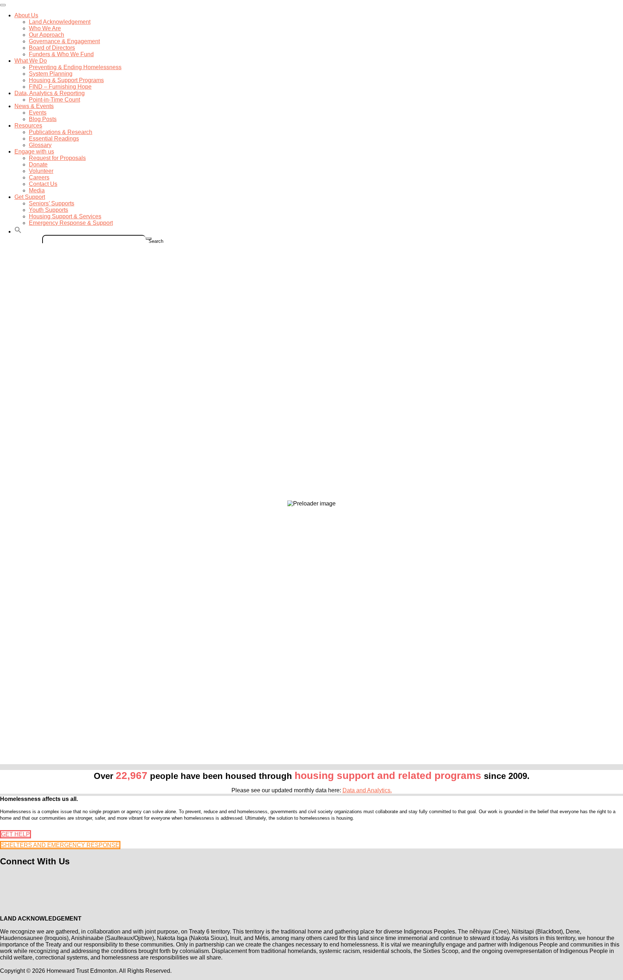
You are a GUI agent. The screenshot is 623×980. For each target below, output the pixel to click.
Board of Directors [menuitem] (52, 48)
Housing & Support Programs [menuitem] (66, 80)
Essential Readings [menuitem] (54, 138)
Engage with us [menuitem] (34, 151)
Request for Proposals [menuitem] (57, 158)
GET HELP (15, 834)
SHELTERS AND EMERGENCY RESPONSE (60, 845)
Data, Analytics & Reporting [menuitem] (49, 93)
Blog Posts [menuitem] (43, 119)
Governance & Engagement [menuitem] (64, 41)
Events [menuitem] (38, 113)
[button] (18, 231)
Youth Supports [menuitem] (48, 210)
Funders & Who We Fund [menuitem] (61, 54)
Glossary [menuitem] (40, 145)
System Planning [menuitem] (50, 74)
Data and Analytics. (367, 790)
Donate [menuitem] (38, 164)
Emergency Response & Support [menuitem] (71, 223)
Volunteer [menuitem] (41, 171)
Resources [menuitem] (28, 125)
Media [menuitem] (37, 190)
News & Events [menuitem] (34, 106)
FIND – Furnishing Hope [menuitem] (60, 87)
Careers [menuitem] (39, 177)
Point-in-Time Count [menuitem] (54, 100)
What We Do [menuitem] (30, 61)
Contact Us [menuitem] (43, 184)
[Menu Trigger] (3, 5)
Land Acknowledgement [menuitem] (59, 22)
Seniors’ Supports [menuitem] (51, 203)
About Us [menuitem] (26, 15)
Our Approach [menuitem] (46, 35)
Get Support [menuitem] (29, 197)
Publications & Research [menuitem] (60, 132)
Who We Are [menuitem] (45, 28)
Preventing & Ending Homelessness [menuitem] (75, 67)
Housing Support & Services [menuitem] (65, 216)
